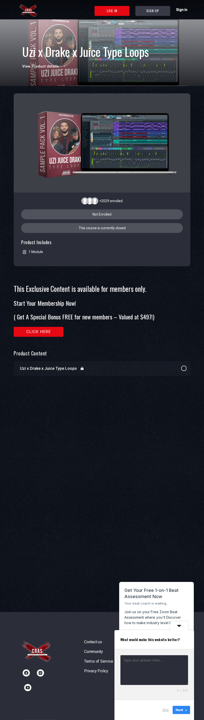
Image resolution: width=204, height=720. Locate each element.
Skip (165, 710)
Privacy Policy (96, 671)
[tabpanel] (102, 311)
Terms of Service (98, 661)
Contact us (93, 642)
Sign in (181, 10)
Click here (38, 331)
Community (93, 651)
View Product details (41, 66)
